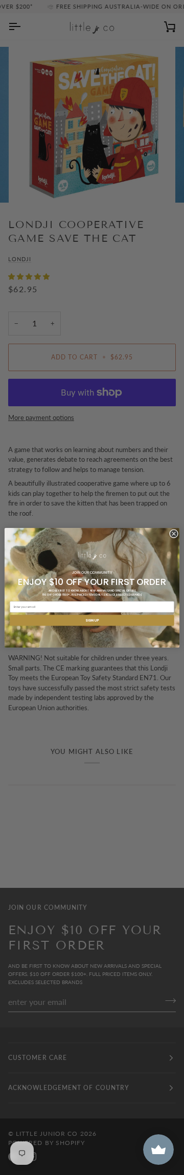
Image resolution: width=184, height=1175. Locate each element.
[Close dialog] (173, 533)
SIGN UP (91, 620)
